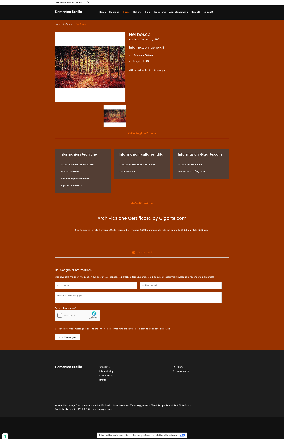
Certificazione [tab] (143, 203)
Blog (147, 12)
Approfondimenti (178, 12)
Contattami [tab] (143, 252)
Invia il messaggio (67, 337)
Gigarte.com (107, 409)
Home (102, 12)
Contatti (195, 12)
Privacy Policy (106, 371)
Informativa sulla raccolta (113, 435)
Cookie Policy (106, 375)
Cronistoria (160, 12)
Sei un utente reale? (65, 308)
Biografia (114, 12)
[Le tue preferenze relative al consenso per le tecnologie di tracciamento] (5, 436)
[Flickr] (106, 2)
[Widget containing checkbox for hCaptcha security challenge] (77, 315)
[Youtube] (97, 2)
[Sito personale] (88, 2)
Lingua (207, 12)
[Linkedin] (102, 2)
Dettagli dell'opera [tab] (143, 133)
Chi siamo (104, 366)
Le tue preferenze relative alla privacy (155, 435)
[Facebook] (93, 2)
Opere (126, 12)
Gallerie (137, 12)
